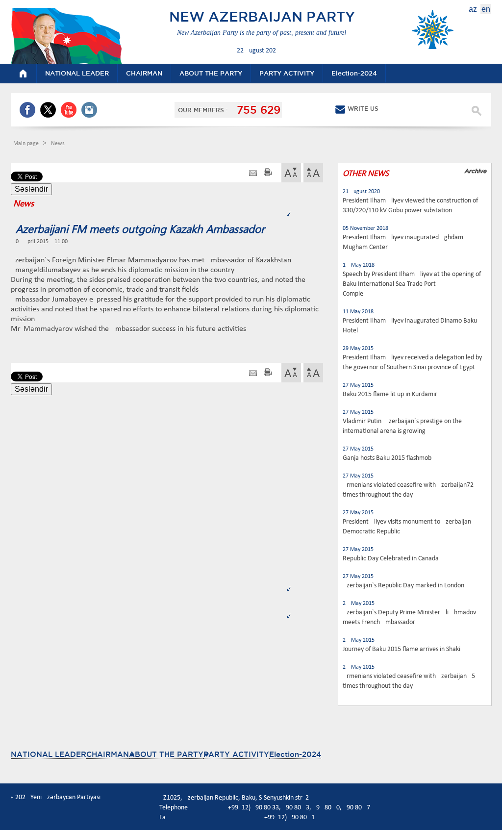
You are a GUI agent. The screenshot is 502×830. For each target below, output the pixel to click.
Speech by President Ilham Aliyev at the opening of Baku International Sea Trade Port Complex (412, 284)
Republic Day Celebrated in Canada (391, 558)
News (58, 144)
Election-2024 (295, 754)
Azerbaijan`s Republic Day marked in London (403, 585)
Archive (475, 171)
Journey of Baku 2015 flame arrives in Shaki (401, 649)
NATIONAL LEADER (48, 754)
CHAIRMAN (107, 754)
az (473, 9)
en (485, 9)
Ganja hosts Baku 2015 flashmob (387, 458)
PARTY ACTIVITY (236, 754)
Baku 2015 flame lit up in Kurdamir (390, 394)
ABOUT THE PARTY (166, 754)
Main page (26, 144)
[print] (268, 173)
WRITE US (363, 108)
